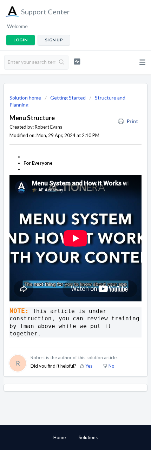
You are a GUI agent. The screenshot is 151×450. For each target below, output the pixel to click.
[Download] (62, 221)
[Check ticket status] (77, 61)
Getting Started (68, 98)
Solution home (25, 98)
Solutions (88, 437)
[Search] (61, 62)
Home (59, 437)
